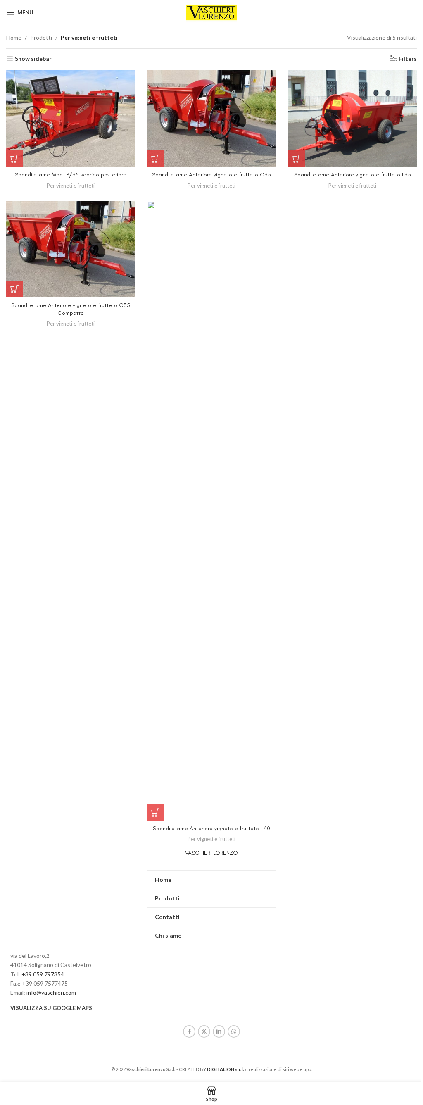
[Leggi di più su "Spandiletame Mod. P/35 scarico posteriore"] (14, 158)
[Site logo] (211, 11)
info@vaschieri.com (51, 992)
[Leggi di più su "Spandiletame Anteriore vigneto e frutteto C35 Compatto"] (14, 289)
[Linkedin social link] (219, 1031)
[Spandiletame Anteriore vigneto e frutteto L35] (352, 118)
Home (13, 37)
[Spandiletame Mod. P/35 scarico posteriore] (70, 118)
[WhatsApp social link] (234, 1031)
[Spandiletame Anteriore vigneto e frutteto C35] (211, 118)
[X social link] (204, 1031)
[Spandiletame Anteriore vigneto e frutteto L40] (211, 511)
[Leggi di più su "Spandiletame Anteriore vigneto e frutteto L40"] (155, 812)
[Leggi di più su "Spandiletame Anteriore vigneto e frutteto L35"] (296, 158)
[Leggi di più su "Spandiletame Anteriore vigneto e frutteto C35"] (155, 158)
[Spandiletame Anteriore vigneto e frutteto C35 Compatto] (70, 249)
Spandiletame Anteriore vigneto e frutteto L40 (211, 828)
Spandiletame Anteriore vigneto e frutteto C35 (211, 174)
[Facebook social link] (189, 1031)
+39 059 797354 (42, 974)
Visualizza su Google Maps (51, 1008)
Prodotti (41, 37)
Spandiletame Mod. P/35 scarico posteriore (70, 174)
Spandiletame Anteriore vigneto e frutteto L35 (352, 174)
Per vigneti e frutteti (71, 185)
